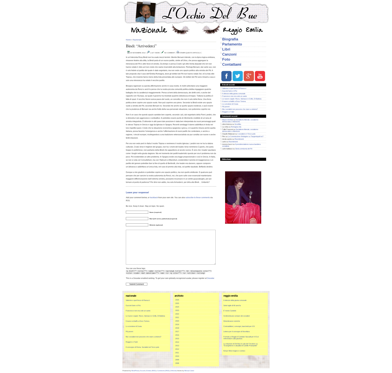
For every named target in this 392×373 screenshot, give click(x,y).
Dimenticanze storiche (231, 321)
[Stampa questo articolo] (178, 53)
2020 (177, 321)
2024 (177, 307)
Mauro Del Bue (227, 120)
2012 (177, 349)
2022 (177, 314)
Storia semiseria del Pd (243, 149)
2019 (177, 324)
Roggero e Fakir (228, 112)
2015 (177, 338)
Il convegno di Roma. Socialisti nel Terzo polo (142, 347)
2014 (177, 342)
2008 (177, 363)
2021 (177, 317)
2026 (177, 300)
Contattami (231, 64)
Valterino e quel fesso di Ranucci (234, 88)
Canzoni (229, 54)
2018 (177, 328)
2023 (177, 310)
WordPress (135, 370)
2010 (177, 356)
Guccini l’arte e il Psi (229, 91)
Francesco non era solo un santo (234, 96)
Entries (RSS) (151, 370)
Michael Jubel (189, 370)
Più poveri (226, 106)
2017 (177, 331)
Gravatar (210, 278)
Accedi (142, 370)
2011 (177, 353)
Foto (226, 59)
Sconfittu (238, 124)
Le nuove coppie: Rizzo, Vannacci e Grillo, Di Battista (241, 99)
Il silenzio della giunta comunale (233, 93)
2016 (177, 335)
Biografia (230, 39)
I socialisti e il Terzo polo (246, 134)
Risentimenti (239, 139)
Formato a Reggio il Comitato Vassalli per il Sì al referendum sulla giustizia (240, 337)
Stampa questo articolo (190, 53)
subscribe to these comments (198, 197)
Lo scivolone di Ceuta (230, 104)
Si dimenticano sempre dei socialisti (236, 316)
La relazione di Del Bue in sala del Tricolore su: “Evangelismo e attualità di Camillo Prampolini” (240, 345)
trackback (154, 197)
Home (128, 40)
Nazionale (137, 40)
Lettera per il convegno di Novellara (236, 331)
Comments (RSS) (163, 370)
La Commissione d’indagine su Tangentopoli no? (245, 136)
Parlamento (232, 44)
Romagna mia (236, 127)
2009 (177, 360)
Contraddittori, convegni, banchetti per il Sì (239, 326)
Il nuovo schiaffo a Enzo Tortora (234, 101)
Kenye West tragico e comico (234, 351)
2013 (177, 346)
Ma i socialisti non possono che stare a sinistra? (240, 109)
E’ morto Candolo (229, 311)
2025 (177, 303)
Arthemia (174, 370)
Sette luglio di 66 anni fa (232, 305)
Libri (226, 49)
